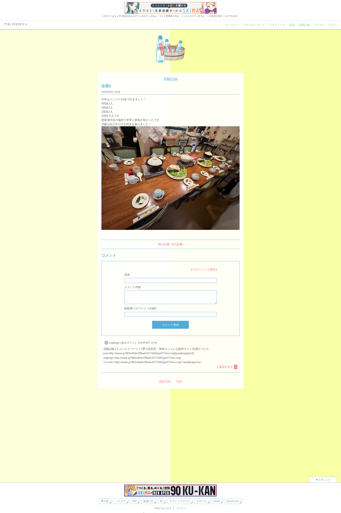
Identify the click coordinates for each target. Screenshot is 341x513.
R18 (134, 501)
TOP (179, 381)
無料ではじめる (163, 508)
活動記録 (304, 24)
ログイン (181, 508)
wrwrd (216, 501)
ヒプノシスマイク (180, 501)
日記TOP (164, 381)
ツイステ (120, 501)
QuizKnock (232, 501)
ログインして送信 (204, 269)
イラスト (319, 24)
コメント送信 (170, 324)
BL (161, 501)
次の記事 (177, 244)
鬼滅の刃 (148, 501)
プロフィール (277, 24)
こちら (182, 16)
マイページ (232, 24)
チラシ (333, 24)
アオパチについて (254, 24)
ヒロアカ (202, 501)
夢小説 (105, 501)
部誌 (292, 24)
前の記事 (164, 244)
